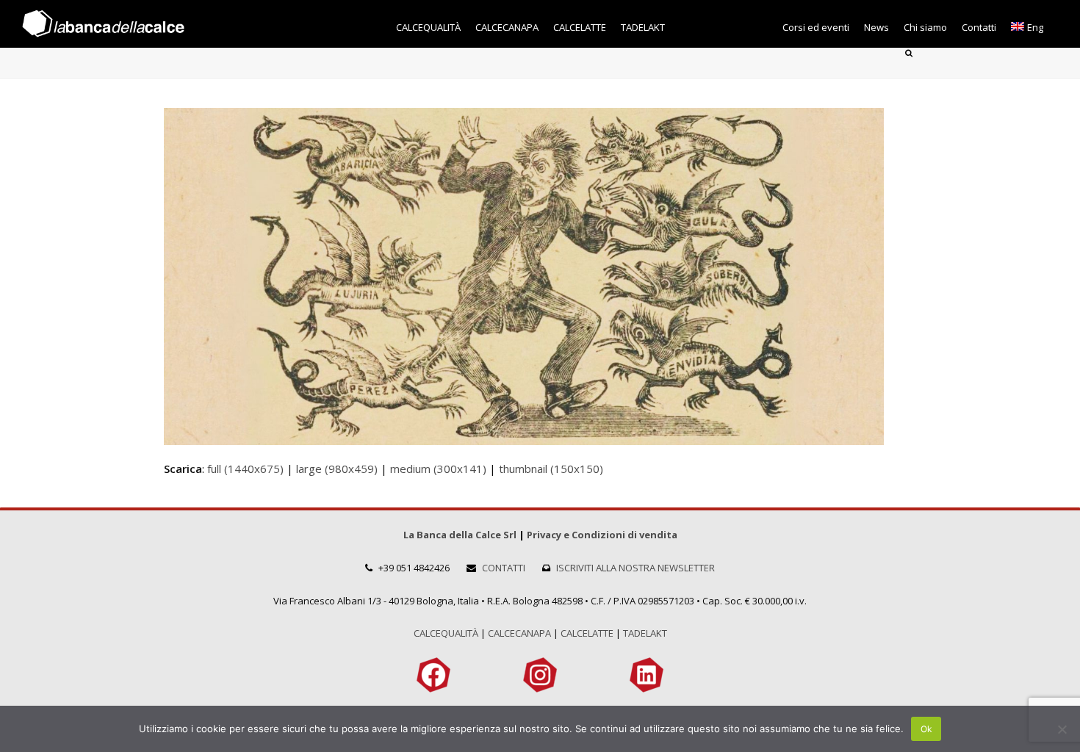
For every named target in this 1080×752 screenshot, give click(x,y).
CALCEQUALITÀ (446, 633)
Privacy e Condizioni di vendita (602, 534)
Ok (926, 728)
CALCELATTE (587, 633)
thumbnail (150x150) (551, 468)
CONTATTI (503, 567)
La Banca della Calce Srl (459, 534)
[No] (1061, 729)
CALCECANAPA (519, 633)
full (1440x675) (245, 468)
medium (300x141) (438, 468)
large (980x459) (337, 468)
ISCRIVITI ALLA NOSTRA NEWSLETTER (635, 567)
